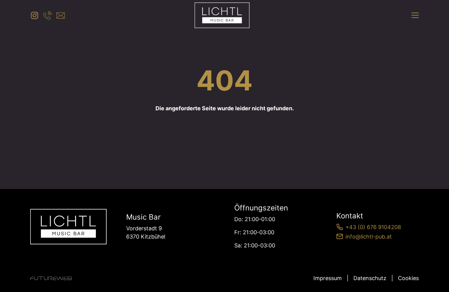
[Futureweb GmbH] (51, 278)
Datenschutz (369, 278)
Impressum (327, 278)
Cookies (408, 278)
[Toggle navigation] (415, 15)
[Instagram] (34, 15)
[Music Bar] (68, 227)
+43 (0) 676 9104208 (373, 227)
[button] (47, 15)
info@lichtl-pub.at (368, 236)
